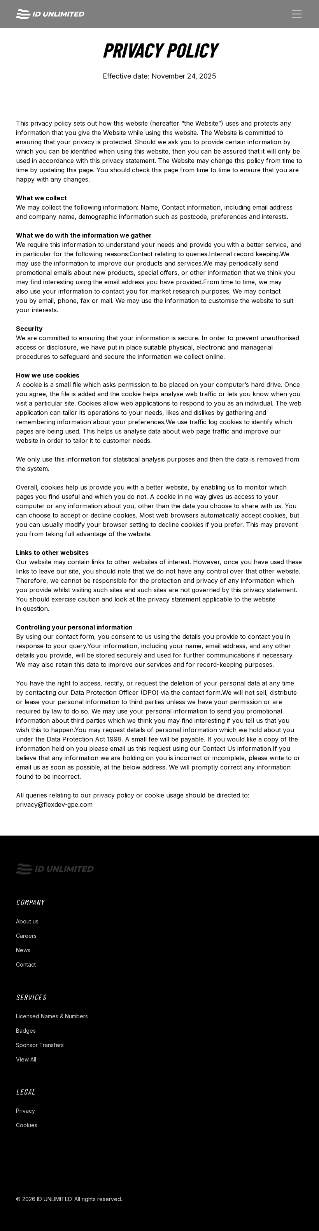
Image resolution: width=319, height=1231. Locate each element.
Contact (26, 964)
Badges (26, 1030)
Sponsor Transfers (40, 1045)
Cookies (26, 1125)
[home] (50, 14)
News (23, 950)
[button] (295, 14)
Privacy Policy (149, 1199)
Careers (26, 935)
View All (26, 1059)
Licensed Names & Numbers (52, 1016)
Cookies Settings (199, 1199)
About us (27, 921)
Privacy (25, 1110)
